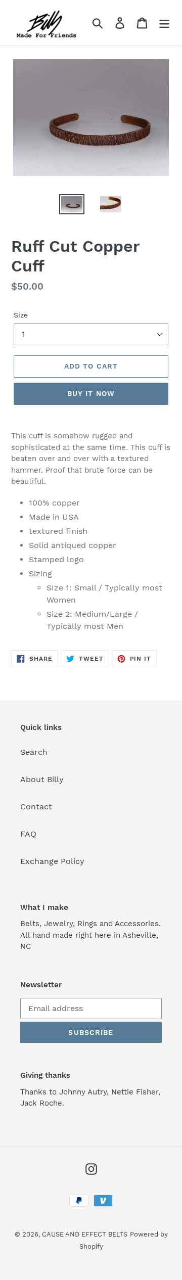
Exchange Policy (52, 861)
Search (34, 752)
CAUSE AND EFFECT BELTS (84, 1234)
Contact (36, 806)
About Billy (42, 779)
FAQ (28, 834)
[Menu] (164, 23)
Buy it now (91, 393)
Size (21, 315)
